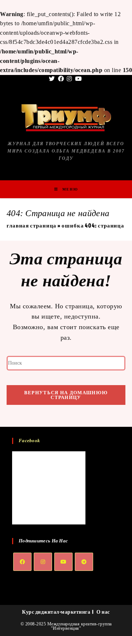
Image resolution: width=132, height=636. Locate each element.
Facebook (29, 440)
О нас (103, 611)
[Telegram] (84, 562)
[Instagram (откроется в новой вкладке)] (69, 79)
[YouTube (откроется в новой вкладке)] (79, 79)
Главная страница (31, 225)
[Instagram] (43, 562)
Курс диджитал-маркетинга (56, 611)
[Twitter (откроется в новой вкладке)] (52, 79)
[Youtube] (63, 562)
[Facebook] (22, 562)
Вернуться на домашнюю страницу (66, 395)
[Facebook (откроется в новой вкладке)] (61, 79)
